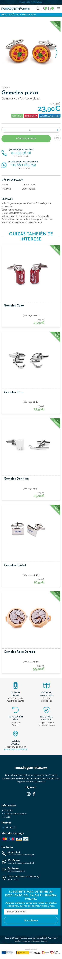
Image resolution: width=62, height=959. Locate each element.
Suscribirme (31, 920)
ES (3, 827)
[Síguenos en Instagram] (29, 794)
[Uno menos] (4, 130)
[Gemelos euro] (31, 358)
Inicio (4, 15)
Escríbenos (16, 869)
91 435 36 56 (21, 853)
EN (7, 827)
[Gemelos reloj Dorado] (31, 618)
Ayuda (7, 817)
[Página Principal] (15, 9)
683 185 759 (21, 861)
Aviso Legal (42, 938)
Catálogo (14, 15)
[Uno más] (57, 130)
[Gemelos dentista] (31, 445)
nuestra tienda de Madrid (15, 749)
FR (11, 827)
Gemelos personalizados (15, 814)
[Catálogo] (58, 8)
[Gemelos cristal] (31, 531)
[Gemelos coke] (31, 271)
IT (15, 827)
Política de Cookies (39, 941)
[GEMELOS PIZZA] (31, 51)
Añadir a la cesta (26, 138)
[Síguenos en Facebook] (34, 794)
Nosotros (8, 810)
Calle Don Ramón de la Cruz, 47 (23, 877)
